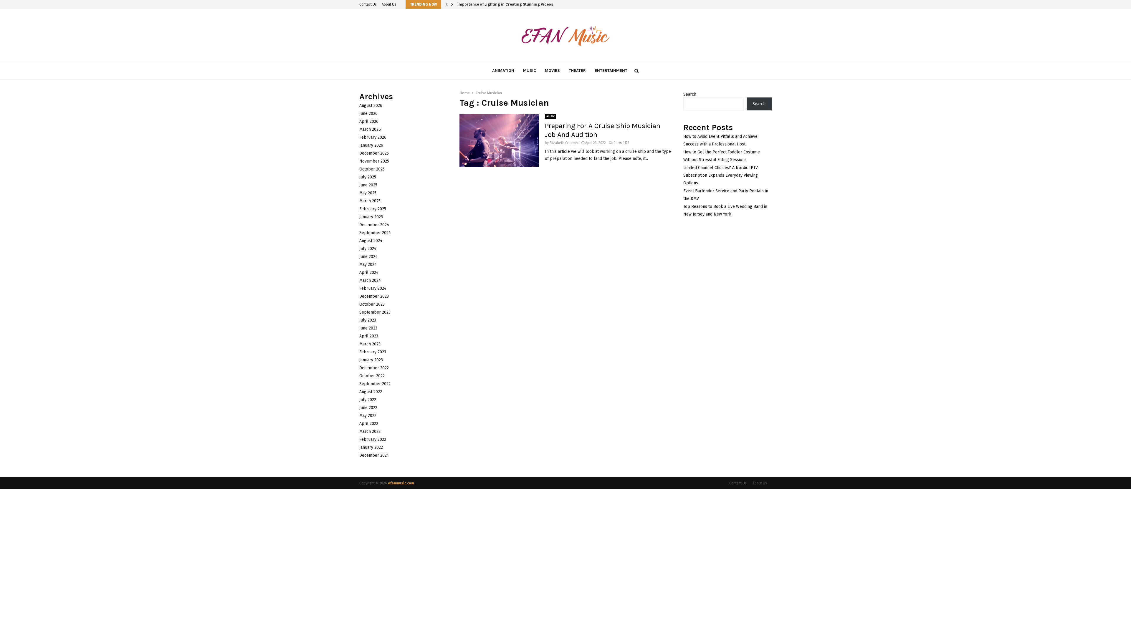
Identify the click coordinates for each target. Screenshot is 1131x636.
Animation (503, 70)
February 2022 (372, 439)
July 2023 (367, 320)
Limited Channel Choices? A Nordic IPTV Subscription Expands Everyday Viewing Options (720, 175)
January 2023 (371, 359)
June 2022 (368, 407)
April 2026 (368, 121)
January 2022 (371, 447)
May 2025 (367, 193)
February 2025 (372, 208)
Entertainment (611, 70)
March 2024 (370, 280)
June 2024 (368, 256)
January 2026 (371, 145)
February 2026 (372, 137)
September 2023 (375, 312)
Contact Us (368, 4)
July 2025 (367, 177)
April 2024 (368, 272)
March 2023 (370, 344)
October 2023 (372, 304)
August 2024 (370, 240)
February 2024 (372, 288)
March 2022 (370, 431)
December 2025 (374, 153)
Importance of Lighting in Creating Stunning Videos (510, 4)
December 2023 (374, 296)
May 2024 (368, 264)
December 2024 (374, 224)
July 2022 (367, 399)
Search (689, 94)
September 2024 (375, 232)
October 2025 (372, 169)
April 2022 (368, 423)
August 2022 (370, 391)
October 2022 (372, 375)
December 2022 (374, 367)
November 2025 (374, 161)
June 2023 (368, 328)
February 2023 (372, 352)
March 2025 (370, 200)
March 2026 (370, 129)
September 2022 (375, 383)
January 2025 (371, 216)
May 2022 (367, 415)
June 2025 (368, 185)
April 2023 (368, 336)
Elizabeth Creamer (564, 143)
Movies (552, 70)
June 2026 (368, 113)
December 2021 (374, 455)
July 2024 (367, 248)
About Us (389, 4)
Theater (577, 70)
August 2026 (370, 105)
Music (529, 70)
